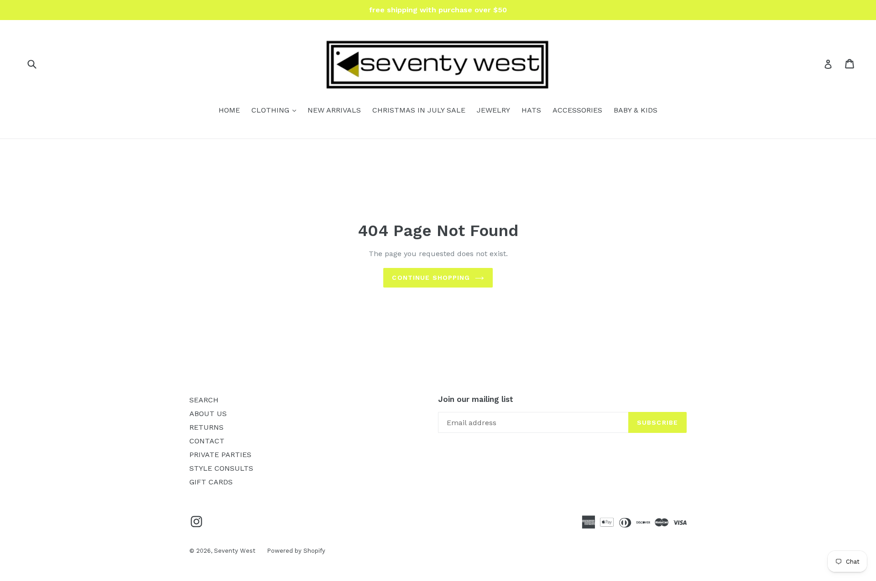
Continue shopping (431, 277)
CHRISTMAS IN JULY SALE (418, 110)
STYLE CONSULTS (221, 468)
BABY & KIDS (635, 110)
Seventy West (235, 550)
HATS (531, 110)
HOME (229, 110)
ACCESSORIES (577, 110)
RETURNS (206, 427)
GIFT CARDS (211, 482)
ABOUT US (208, 413)
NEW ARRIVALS (334, 110)
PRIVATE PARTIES (220, 454)
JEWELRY (493, 110)
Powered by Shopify (296, 550)
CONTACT (206, 441)
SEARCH (204, 400)
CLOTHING (276, 109)
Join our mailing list (475, 399)
